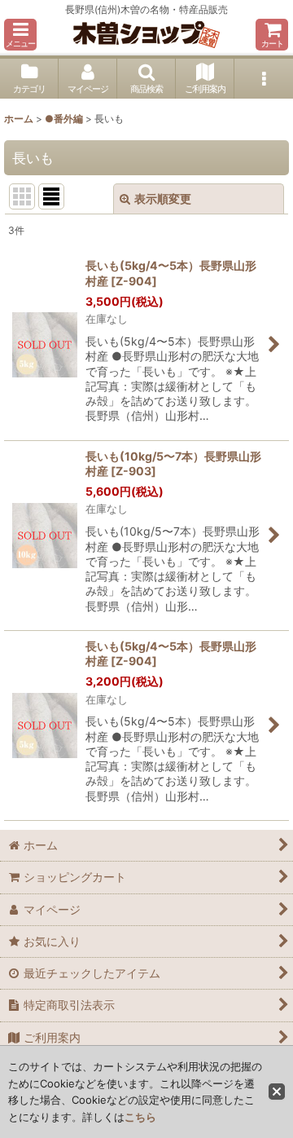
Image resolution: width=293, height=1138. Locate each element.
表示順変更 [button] (162, 198)
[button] (20, 35)
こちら (140, 1116)
